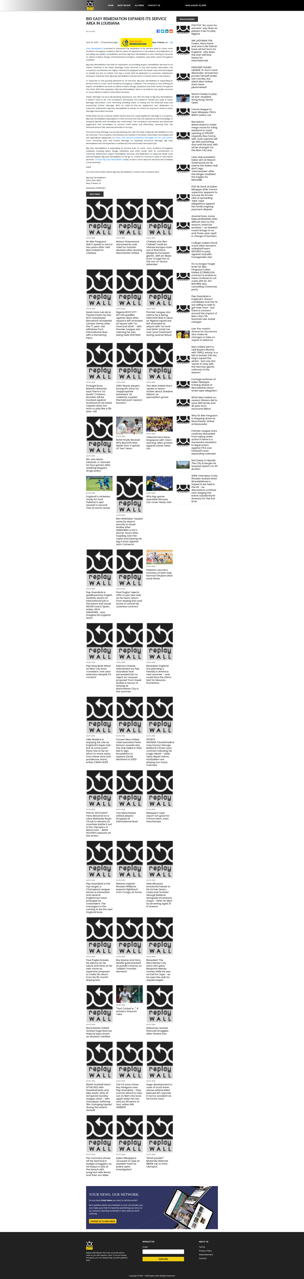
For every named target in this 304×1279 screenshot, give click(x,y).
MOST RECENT (124, 5)
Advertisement (206, 1254)
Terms (202, 1247)
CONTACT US (154, 5)
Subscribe (163, 1259)
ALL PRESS (139, 5)
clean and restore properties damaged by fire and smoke (143, 137)
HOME (111, 5)
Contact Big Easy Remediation (108, 159)
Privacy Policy (205, 1250)
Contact (203, 1258)
